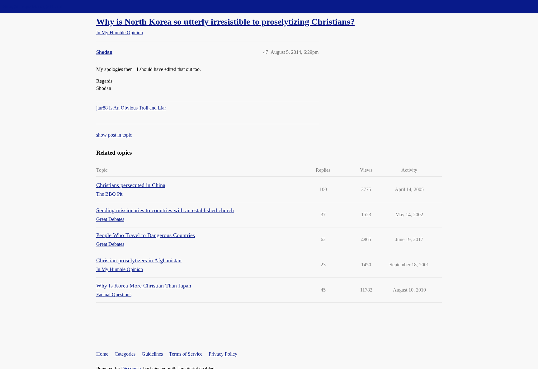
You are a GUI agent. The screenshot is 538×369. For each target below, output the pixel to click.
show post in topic (114, 135)
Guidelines (152, 354)
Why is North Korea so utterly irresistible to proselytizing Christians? (225, 21)
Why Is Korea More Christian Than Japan (143, 286)
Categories (125, 354)
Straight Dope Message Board (32, 6)
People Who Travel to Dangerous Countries (145, 235)
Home (102, 354)
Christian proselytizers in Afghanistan (139, 260)
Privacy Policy (223, 354)
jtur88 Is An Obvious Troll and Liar (131, 107)
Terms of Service (185, 354)
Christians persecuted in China (130, 185)
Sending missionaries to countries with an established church (165, 210)
